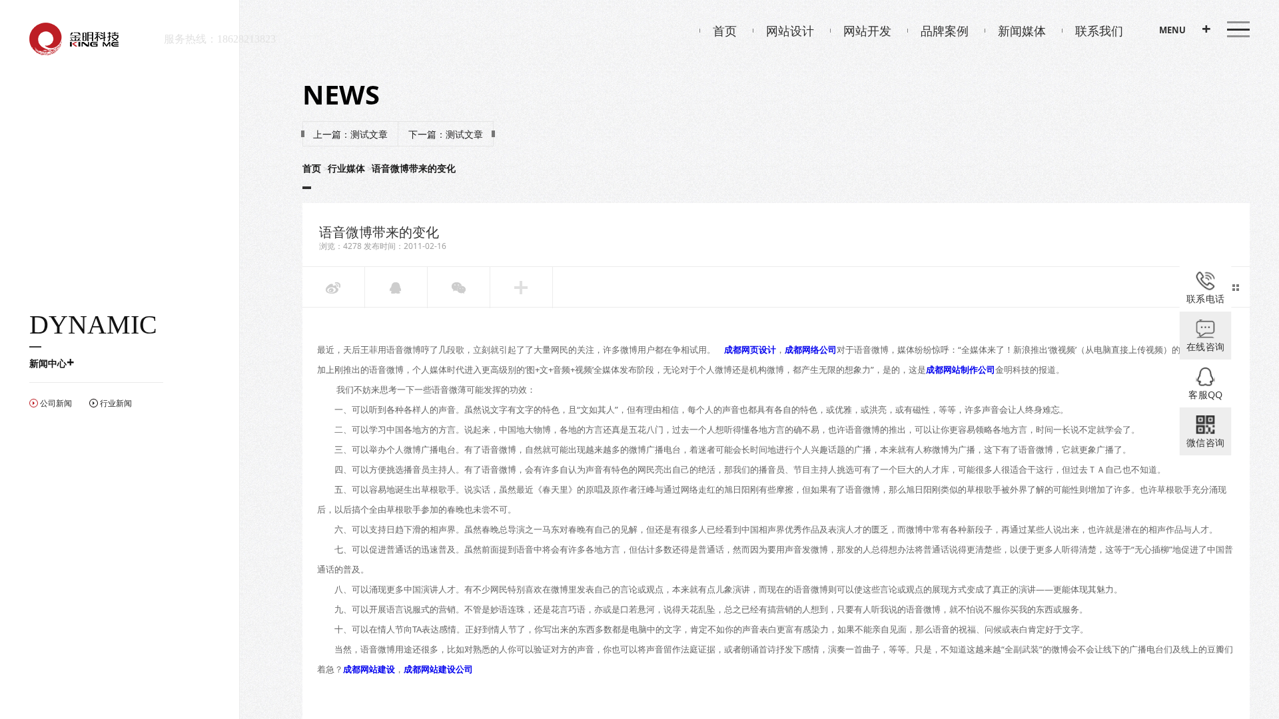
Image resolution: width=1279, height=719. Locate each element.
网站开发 (867, 31)
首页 (725, 31)
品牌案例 (945, 31)
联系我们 (1099, 31)
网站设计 (790, 31)
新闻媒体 (1022, 31)
